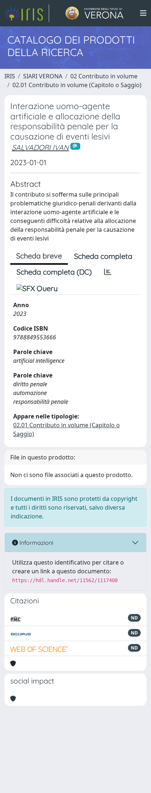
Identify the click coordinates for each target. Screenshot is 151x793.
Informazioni (35, 542)
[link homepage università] (94, 13)
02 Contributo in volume (103, 76)
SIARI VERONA (42, 76)
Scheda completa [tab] (103, 256)
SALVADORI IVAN (40, 147)
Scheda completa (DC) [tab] (54, 271)
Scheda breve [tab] (39, 255)
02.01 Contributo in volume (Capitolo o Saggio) (76, 85)
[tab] (108, 272)
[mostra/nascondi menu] (143, 13)
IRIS (9, 76)
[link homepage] (26, 13)
